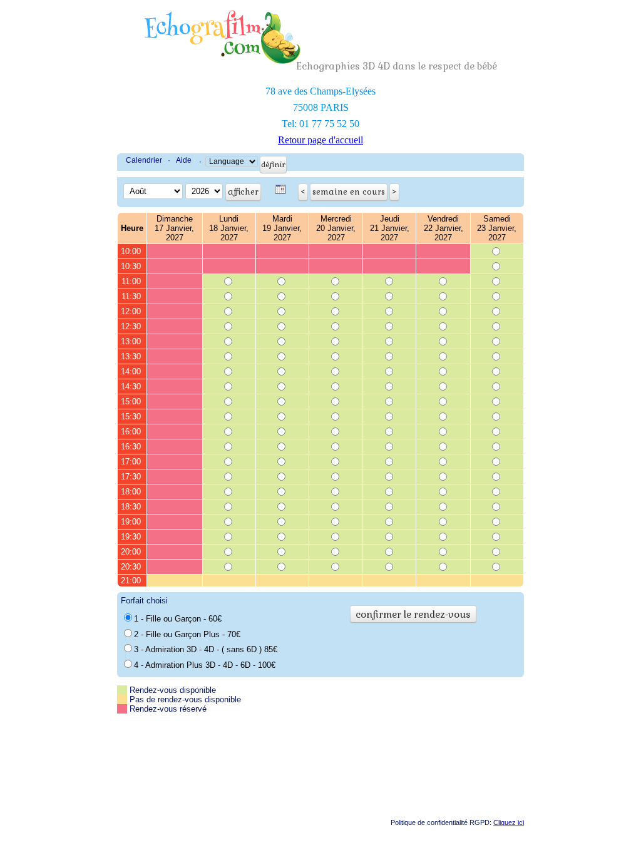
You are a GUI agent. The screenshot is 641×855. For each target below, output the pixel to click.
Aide (184, 160)
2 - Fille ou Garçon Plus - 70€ (187, 634)
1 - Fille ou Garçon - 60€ (178, 618)
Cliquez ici (508, 822)
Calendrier (144, 160)
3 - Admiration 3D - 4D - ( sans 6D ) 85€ (205, 649)
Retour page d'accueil (320, 140)
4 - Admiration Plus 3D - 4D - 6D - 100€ (204, 665)
